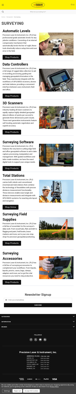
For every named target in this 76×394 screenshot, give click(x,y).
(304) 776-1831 (45, 364)
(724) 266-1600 (45, 356)
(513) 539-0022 (45, 368)
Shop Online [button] (10, 207)
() (73, 5)
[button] (56, 44)
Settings (7, 391)
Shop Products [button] (12, 57)
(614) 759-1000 (45, 362)
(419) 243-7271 (45, 366)
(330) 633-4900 (45, 358)
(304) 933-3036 (45, 360)
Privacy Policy (54, 387)
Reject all (17, 391)
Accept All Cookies (31, 391)
